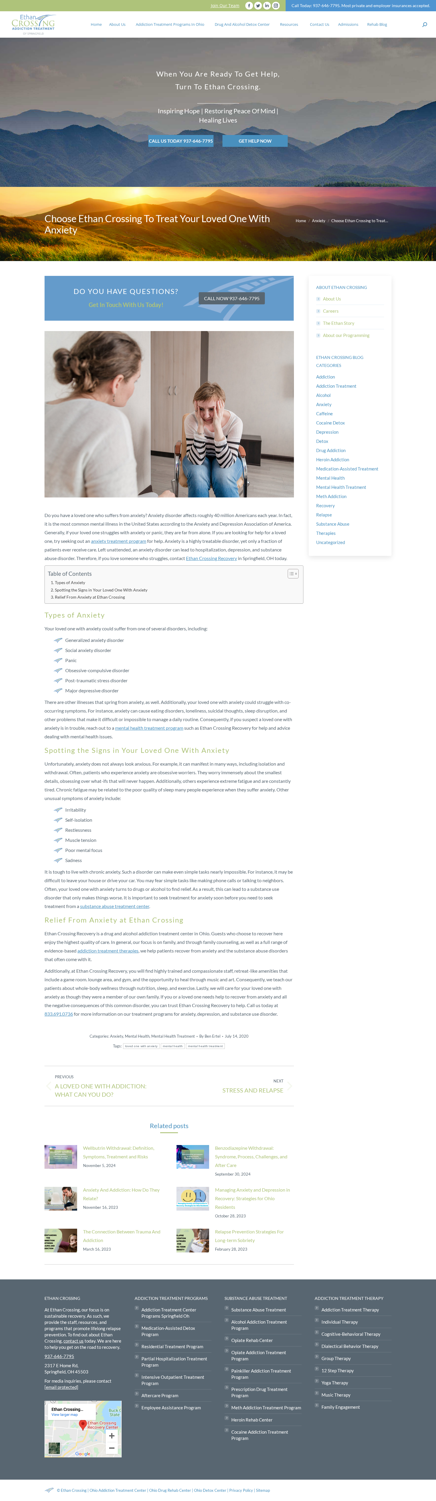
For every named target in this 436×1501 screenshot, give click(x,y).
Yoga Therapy (335, 1382)
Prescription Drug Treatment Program (259, 1392)
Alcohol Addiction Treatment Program (259, 1325)
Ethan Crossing (74, 1490)
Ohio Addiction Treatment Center (118, 1490)
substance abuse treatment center (114, 906)
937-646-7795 (59, 1356)
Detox (322, 441)
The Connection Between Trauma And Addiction (121, 1236)
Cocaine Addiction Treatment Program (259, 1435)
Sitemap (263, 1490)
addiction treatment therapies (108, 950)
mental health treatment (205, 1046)
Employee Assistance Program (171, 1407)
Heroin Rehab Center (252, 1419)
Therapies (326, 533)
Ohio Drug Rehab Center (170, 1490)
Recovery (325, 505)
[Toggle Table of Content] (290, 574)
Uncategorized (330, 542)
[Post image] (60, 1157)
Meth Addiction (331, 496)
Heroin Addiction (332, 459)
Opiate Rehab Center (252, 1340)
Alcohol (323, 395)
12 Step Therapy (338, 1370)
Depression (327, 432)
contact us (73, 1340)
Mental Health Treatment (173, 1036)
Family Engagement (341, 1407)
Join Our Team (225, 5)
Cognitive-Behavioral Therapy (351, 1334)
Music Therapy (336, 1394)
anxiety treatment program (118, 541)
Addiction (325, 376)
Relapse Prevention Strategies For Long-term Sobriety (249, 1236)
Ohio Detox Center (210, 1490)
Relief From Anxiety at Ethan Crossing (90, 597)
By (209, 1036)
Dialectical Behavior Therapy (350, 1346)
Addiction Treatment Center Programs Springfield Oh (168, 1313)
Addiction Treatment (336, 386)
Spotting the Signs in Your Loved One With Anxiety (101, 589)
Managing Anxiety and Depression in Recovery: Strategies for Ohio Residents (252, 1198)
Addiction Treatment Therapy (350, 1309)
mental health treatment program (149, 728)
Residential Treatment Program (172, 1346)
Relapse (324, 514)
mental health (173, 1046)
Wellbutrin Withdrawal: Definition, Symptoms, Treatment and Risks (118, 1152)
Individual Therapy (340, 1321)
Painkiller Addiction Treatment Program (261, 1374)
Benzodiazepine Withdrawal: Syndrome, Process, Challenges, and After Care (251, 1156)
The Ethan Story (338, 323)
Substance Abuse (332, 524)
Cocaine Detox (330, 422)
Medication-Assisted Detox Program (168, 1331)
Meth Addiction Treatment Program (266, 1407)
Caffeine (324, 413)
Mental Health (137, 1036)
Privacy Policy (241, 1490)
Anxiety (116, 1036)
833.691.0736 (58, 1014)
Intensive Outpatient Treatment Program (172, 1380)
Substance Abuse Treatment (258, 1309)
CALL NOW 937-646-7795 (232, 298)
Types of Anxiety (70, 582)
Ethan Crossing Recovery (211, 558)
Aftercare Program (159, 1395)
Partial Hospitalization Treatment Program (174, 1362)
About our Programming (346, 335)
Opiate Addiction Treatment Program (258, 1355)
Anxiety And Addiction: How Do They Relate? (121, 1194)
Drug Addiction (331, 450)
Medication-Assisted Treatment (347, 468)
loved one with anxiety (141, 1046)
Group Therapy (336, 1358)
